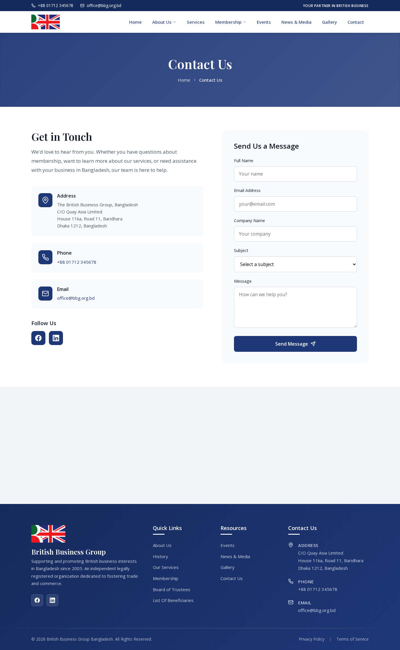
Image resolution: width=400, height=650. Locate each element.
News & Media (296, 22)
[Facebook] (38, 338)
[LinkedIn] (56, 338)
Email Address (247, 190)
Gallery (329, 22)
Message (243, 281)
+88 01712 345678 (76, 262)
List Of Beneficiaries (173, 600)
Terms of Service (352, 639)
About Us (162, 22)
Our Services (166, 567)
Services (196, 22)
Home (135, 22)
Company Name (249, 220)
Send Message (291, 344)
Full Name (243, 160)
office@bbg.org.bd (76, 298)
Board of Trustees (171, 589)
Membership (228, 22)
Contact (356, 22)
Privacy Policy (311, 639)
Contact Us (231, 578)
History (160, 556)
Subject (241, 250)
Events (264, 22)
